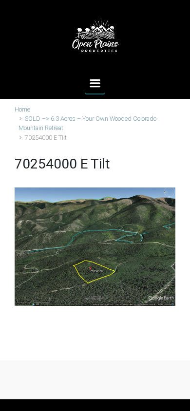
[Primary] (95, 83)
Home (22, 109)
